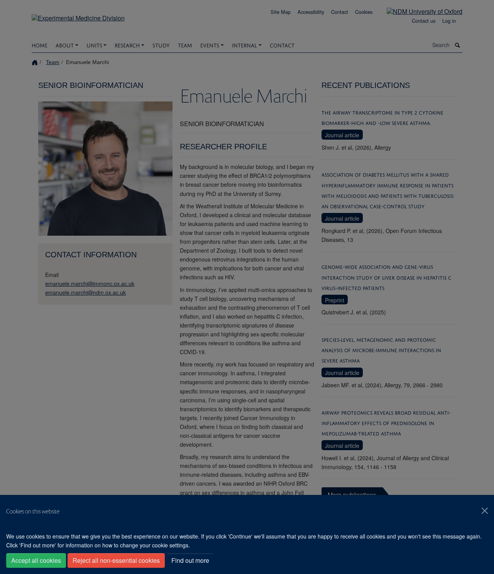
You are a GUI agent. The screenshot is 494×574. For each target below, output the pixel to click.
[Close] (485, 511)
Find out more (190, 560)
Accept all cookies (36, 560)
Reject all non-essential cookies (116, 560)
